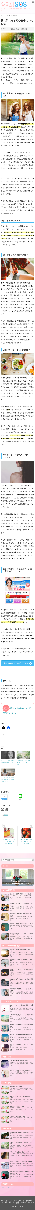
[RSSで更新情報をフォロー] (6, 809)
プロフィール (6, 1187)
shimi (6, 815)
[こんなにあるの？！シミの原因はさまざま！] (8, 755)
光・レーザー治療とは (17, 1200)
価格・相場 (8, 1202)
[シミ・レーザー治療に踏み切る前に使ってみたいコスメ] (8, 772)
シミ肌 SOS (19, 1206)
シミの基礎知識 (22, 29)
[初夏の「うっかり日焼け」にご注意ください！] (23, 755)
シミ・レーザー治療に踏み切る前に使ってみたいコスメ (8, 779)
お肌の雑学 (14, 29)
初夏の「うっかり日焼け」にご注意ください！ (23, 762)
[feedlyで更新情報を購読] (2, 809)
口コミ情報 (16, 1202)
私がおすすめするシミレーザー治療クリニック (17, 882)
